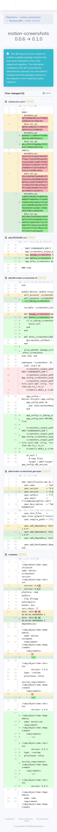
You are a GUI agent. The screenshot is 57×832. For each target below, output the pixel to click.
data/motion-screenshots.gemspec (25, 471)
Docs (27, 821)
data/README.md (17, 237)
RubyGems (11, 17)
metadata (12, 554)
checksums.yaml (16, 101)
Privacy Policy (43, 819)
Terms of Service (25, 819)
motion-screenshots (30, 17)
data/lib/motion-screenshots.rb (22, 277)
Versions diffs (16, 20)
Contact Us (10, 819)
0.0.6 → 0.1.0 (33, 20)
